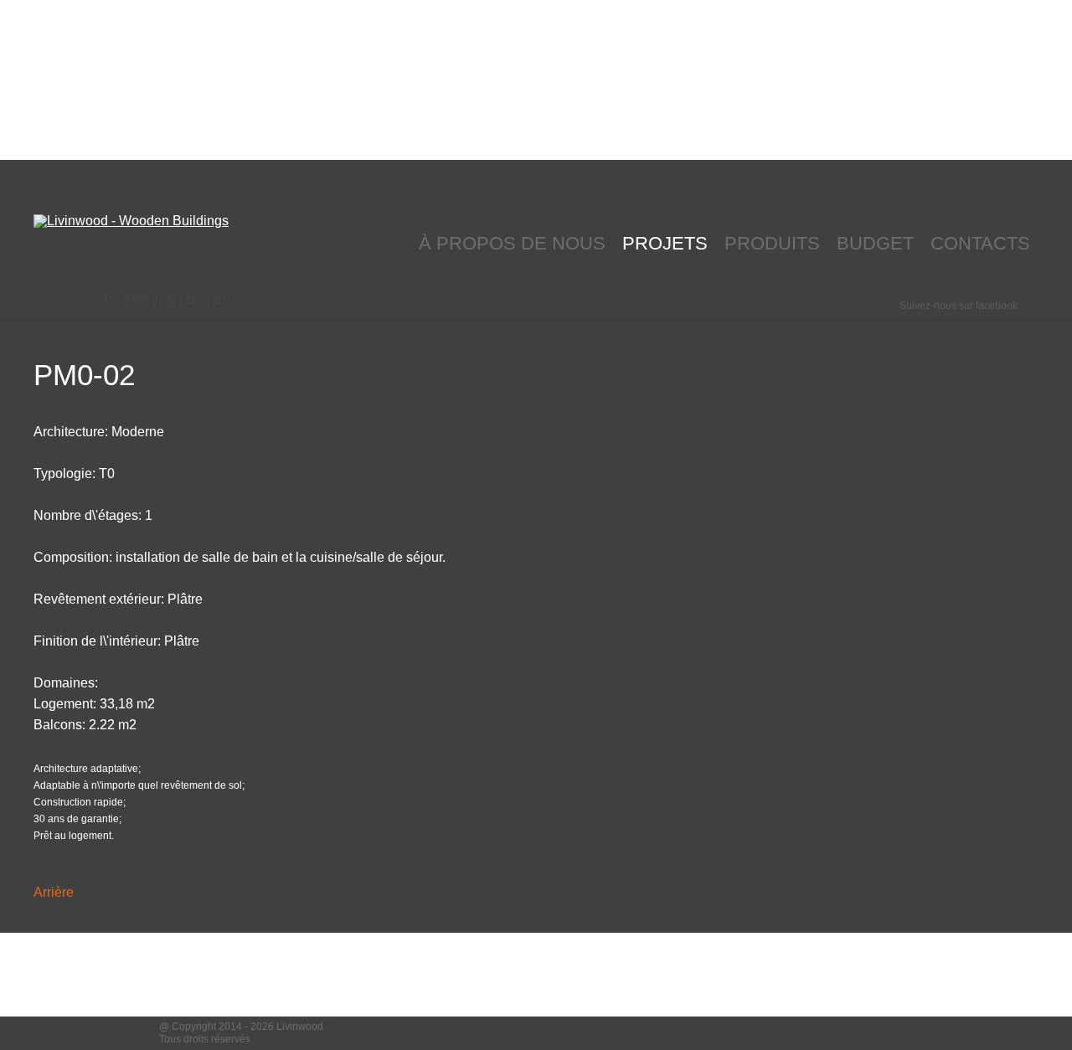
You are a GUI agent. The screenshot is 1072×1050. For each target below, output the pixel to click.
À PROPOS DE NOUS (512, 243)
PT (112, 299)
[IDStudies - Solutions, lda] (902, 1034)
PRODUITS (772, 243)
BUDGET (875, 243)
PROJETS (665, 243)
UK (139, 299)
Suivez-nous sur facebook (958, 305)
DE (195, 299)
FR (167, 299)
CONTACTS (980, 243)
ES (221, 299)
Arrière (54, 892)
